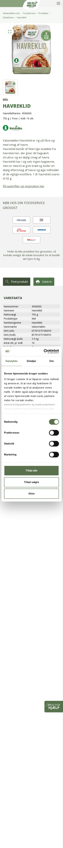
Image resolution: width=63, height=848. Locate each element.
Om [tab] (51, 360)
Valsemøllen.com (11, 13)
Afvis (31, 493)
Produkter (43, 13)
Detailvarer (8, 17)
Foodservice (29, 13)
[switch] (54, 433)
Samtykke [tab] (11, 360)
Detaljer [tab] (31, 360)
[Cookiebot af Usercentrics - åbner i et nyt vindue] (44, 351)
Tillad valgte (31, 482)
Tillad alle (31, 470)
